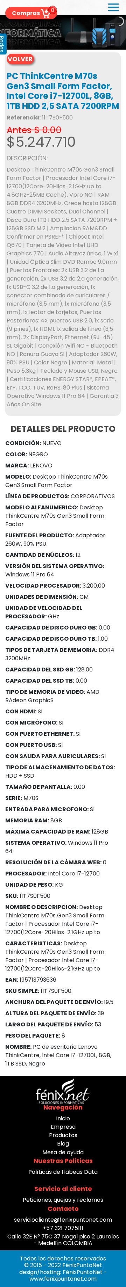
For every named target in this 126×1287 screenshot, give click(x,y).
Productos (63, 1135)
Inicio (63, 1118)
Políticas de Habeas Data (63, 1172)
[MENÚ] (113, 10)
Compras (31, 13)
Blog (63, 1144)
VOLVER (20, 59)
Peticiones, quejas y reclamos (63, 1200)
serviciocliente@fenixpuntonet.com (63, 1220)
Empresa (63, 1127)
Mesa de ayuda (63, 1152)
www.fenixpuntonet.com (63, 1279)
